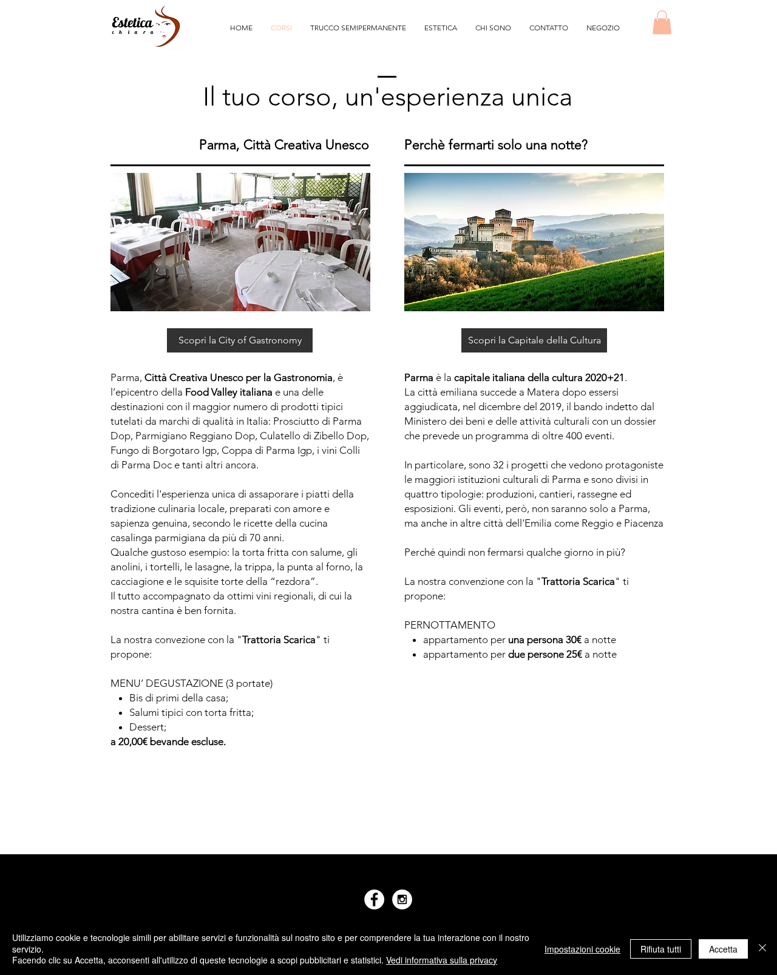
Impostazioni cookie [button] (582, 949)
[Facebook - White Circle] (374, 899)
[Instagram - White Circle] (402, 899)
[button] (662, 22)
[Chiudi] (762, 948)
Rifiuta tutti (660, 949)
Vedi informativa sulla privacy (441, 960)
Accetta (723, 949)
